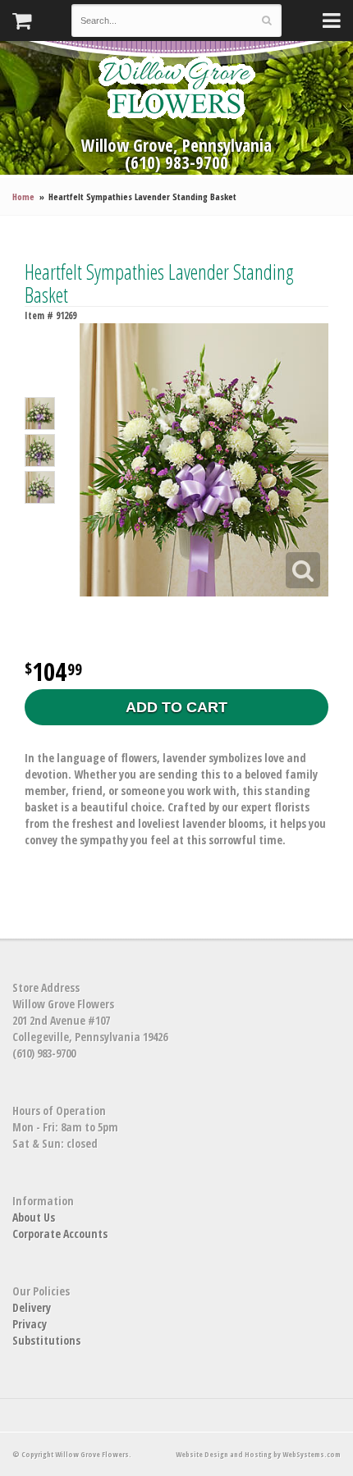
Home (23, 196)
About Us (33, 1217)
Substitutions (46, 1340)
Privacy (29, 1324)
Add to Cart (176, 707)
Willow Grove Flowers (176, 87)
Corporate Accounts (60, 1233)
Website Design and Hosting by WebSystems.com (258, 1454)
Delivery (31, 1307)
